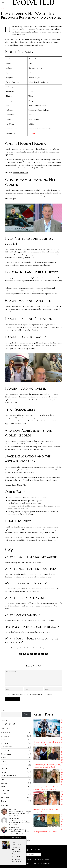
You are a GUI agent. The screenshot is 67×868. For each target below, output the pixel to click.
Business (4, 740)
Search (3, 710)
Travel (3, 801)
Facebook (31, 133)
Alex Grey (4, 21)
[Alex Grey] (4, 811)
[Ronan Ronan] (4, 829)
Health (3, 772)
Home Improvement (8, 776)
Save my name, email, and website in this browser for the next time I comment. (30, 694)
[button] (42, 854)
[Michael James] (4, 820)
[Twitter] (28, 654)
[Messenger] (24, 654)
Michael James (14, 818)
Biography (3, 9)
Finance (4, 761)
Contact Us (27, 863)
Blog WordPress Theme (41, 859)
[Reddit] (42, 654)
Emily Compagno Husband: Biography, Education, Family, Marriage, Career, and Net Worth (20, 813)
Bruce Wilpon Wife (19, 485)
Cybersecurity (6, 747)
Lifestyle (4, 783)
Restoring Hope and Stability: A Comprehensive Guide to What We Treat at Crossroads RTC (19, 831)
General (4, 768)
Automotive (5, 732)
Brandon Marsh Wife (20, 172)
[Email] (46, 654)
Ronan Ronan (14, 827)
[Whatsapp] (39, 654)
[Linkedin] (35, 654)
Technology (5, 797)
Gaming (4, 765)
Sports (3, 794)
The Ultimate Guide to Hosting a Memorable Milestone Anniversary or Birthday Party (19, 822)
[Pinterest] (31, 654)
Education (5, 750)
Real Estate (5, 790)
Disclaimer (46, 863)
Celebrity (4, 743)
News (3, 786)
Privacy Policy (37, 863)
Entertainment (6, 754)
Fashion (4, 758)
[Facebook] (20, 654)
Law (2, 779)
